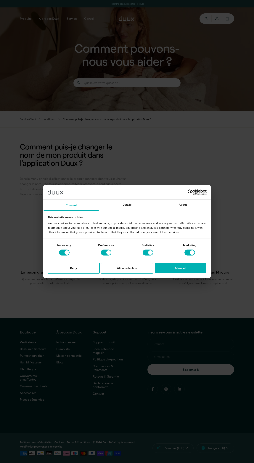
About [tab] (183, 204)
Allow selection (127, 268)
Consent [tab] (71, 205)
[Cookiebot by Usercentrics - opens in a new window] (190, 192)
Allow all (180, 268)
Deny (73, 268)
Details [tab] (127, 204)
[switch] (106, 253)
